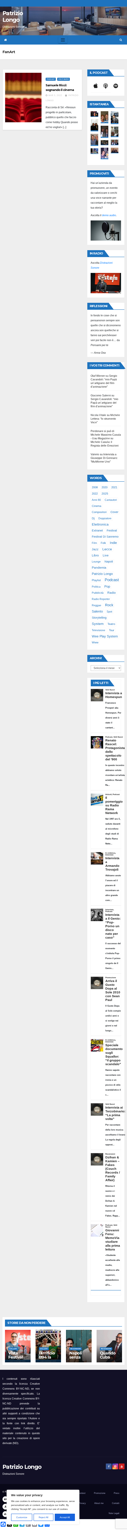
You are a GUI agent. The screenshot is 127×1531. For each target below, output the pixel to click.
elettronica (100, 524)
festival (112, 530)
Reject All (43, 1517)
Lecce (107, 549)
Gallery (13, 1349)
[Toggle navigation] (62, 40)
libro (95, 555)
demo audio (109, 215)
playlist (96, 580)
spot (109, 611)
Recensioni (75, 1349)
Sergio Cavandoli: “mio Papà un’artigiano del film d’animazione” (104, 403)
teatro (111, 624)
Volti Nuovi (63, 79)
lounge (96, 561)
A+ (5, 1499)
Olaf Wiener (98, 375)
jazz (95, 549)
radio (111, 592)
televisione (98, 630)
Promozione (99, 1493)
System (98, 624)
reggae (96, 605)
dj (93, 518)
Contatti (115, 1503)
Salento (97, 611)
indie (113, 543)
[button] (121, 39)
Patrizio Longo (12, 16)
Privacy (82, 1503)
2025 (105, 493)
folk (103, 543)
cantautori (111, 499)
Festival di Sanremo (105, 536)
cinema (96, 506)
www (95, 642)
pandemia (99, 567)
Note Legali (114, 1513)
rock (109, 605)
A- (5, 1514)
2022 (95, 493)
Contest (81, 1493)
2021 (114, 487)
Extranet (97, 530)
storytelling (99, 617)
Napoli (109, 561)
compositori (99, 512)
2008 (95, 487)
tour (111, 630)
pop (107, 586)
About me (99, 1503)
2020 (104, 487)
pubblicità (98, 592)
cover (114, 512)
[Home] (5, 40)
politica (96, 586)
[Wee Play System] (106, 283)
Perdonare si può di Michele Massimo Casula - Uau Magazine (106, 435)
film (94, 542)
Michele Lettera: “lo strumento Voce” (105, 419)
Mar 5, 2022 (55, 95)
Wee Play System (105, 636)
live (106, 555)
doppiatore (104, 518)
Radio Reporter (101, 599)
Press (116, 1493)
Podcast (51, 79)
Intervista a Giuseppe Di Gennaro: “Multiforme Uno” (104, 458)
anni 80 (96, 499)
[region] (43, 1507)
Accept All (65, 1517)
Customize (21, 1517)
